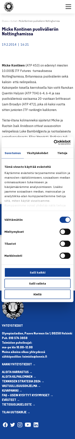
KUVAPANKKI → (12, 390)
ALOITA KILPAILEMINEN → (19, 376)
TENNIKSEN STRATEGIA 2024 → (23, 381)
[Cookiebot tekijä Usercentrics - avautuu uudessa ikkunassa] (54, 142)
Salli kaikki (37, 272)
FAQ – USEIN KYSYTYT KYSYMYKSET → (27, 395)
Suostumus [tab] (13, 153)
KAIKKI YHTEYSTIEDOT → (19, 364)
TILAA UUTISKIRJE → (16, 412)
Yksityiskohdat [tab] (37, 153)
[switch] (65, 232)
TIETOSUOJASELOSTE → (18, 404)
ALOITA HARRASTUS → (17, 372)
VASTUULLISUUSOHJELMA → (21, 386)
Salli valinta (37, 283)
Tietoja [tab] (62, 153)
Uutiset (14, 21)
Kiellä (37, 294)
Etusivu (5, 21)
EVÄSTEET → (11, 400)
